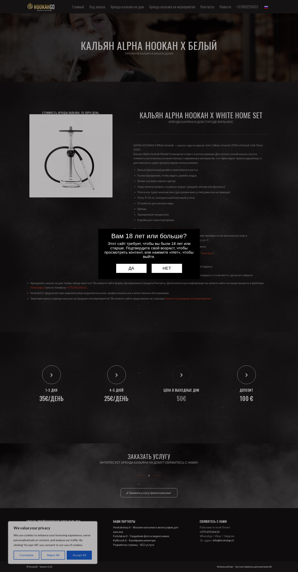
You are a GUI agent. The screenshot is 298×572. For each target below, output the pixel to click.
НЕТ (167, 268)
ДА (131, 268)
